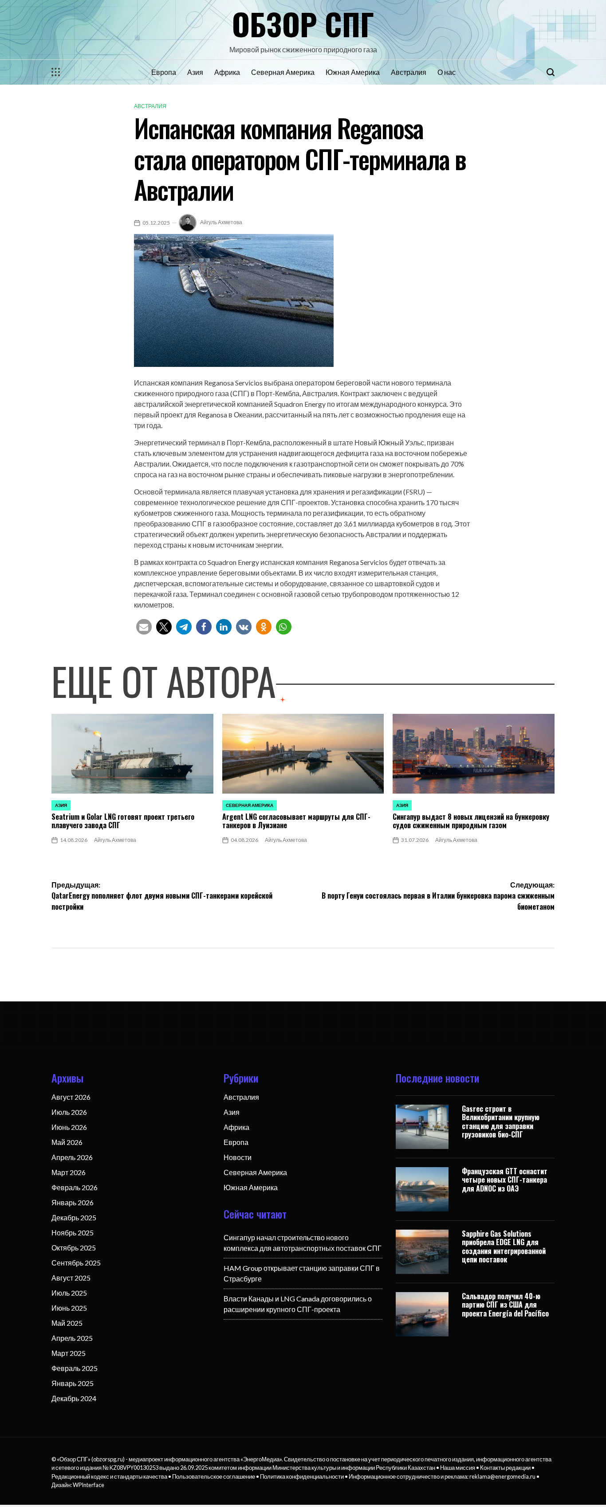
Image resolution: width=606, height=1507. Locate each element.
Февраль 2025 (74, 1368)
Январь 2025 (72, 1383)
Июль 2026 (69, 1112)
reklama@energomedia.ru (502, 1476)
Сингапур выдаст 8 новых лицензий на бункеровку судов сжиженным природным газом (471, 820)
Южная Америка (353, 72)
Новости (238, 1157)
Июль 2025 (69, 1293)
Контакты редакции (505, 1467)
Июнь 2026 (69, 1127)
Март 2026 (68, 1172)
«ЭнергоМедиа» (261, 1459)
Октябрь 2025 (73, 1247)
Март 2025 (68, 1353)
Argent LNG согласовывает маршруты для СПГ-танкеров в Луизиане (296, 820)
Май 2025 (67, 1323)
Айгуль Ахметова (221, 222)
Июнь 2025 (69, 1308)
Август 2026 (71, 1097)
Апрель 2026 (72, 1157)
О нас (446, 72)
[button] (144, 627)
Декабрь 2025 (73, 1217)
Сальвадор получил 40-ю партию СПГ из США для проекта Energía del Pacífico (505, 1304)
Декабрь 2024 (73, 1398)
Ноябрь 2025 (72, 1232)
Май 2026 (67, 1142)
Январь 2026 (72, 1202)
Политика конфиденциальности (302, 1476)
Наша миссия (457, 1467)
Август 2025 (71, 1277)
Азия (195, 72)
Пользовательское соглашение (213, 1476)
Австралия (408, 72)
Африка (227, 72)
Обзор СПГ (303, 24)
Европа (163, 72)
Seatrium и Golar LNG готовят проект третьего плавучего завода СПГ (122, 820)
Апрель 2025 (72, 1338)
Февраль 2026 (74, 1187)
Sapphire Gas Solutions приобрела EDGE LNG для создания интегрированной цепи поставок (504, 1246)
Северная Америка (283, 72)
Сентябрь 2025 (76, 1262)
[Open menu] (55, 72)
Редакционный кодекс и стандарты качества (109, 1476)
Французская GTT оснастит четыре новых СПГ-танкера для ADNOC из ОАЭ (504, 1179)
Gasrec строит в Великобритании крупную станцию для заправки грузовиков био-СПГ (500, 1121)
